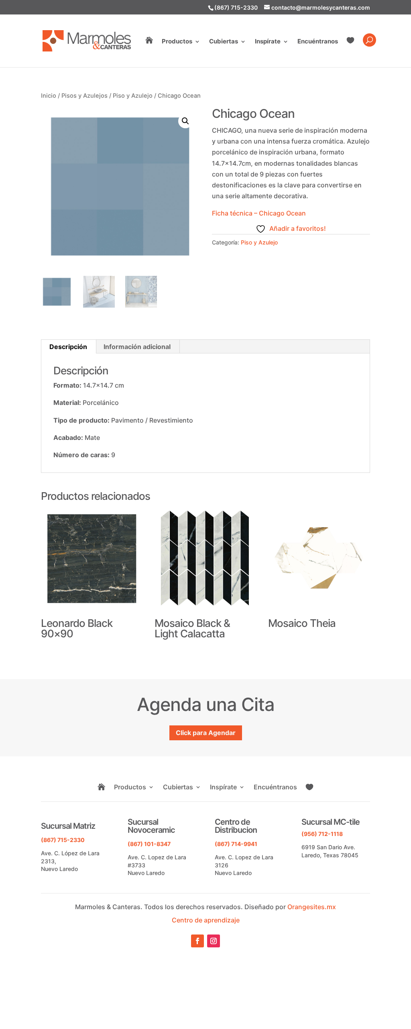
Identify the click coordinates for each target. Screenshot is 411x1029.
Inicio (48, 95)
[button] (185, 121)
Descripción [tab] (68, 347)
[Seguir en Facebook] (197, 941)
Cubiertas (223, 42)
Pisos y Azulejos (84, 95)
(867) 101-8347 (149, 843)
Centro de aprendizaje (206, 920)
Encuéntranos (317, 42)
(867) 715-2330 (236, 7)
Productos (177, 42)
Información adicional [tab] (137, 347)
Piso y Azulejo (133, 95)
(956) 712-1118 (322, 833)
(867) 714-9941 (236, 843)
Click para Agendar (206, 733)
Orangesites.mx (311, 907)
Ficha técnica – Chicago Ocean (259, 213)
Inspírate (268, 42)
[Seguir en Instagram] (213, 941)
